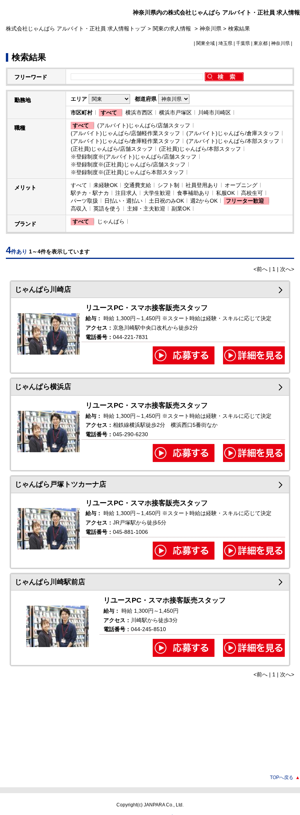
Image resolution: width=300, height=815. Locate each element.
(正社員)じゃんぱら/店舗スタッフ (112, 149)
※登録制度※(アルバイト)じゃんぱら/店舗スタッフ (133, 156)
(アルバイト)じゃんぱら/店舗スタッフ (143, 125)
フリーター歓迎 (245, 201)
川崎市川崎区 (214, 112)
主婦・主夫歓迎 (146, 208)
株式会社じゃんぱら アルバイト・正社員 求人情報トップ (76, 28)
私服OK (225, 193)
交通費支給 (137, 185)
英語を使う (107, 208)
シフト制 (168, 185)
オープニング (241, 185)
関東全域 (205, 43)
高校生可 (252, 193)
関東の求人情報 (173, 28)
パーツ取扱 (84, 201)
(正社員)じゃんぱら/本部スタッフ (200, 149)
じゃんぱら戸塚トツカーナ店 (60, 484)
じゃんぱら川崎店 (43, 289)
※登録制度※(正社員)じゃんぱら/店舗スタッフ (128, 164)
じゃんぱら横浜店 (43, 387)
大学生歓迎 (157, 193)
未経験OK (105, 185)
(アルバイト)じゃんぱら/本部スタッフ (232, 141)
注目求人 (126, 193)
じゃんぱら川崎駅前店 (50, 582)
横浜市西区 (139, 112)
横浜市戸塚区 (175, 112)
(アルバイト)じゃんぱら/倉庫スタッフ (232, 133)
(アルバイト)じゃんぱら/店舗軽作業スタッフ (125, 133)
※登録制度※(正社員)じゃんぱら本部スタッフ (127, 172)
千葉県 (243, 43)
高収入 (79, 208)
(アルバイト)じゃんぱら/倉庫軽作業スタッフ (125, 141)
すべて (109, 112)
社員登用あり (202, 185)
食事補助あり (193, 193)
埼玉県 (225, 43)
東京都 (261, 43)
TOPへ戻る (285, 777)
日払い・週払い (123, 201)
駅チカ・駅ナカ (90, 193)
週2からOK (204, 201)
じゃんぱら (111, 221)
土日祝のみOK (166, 201)
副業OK (180, 208)
